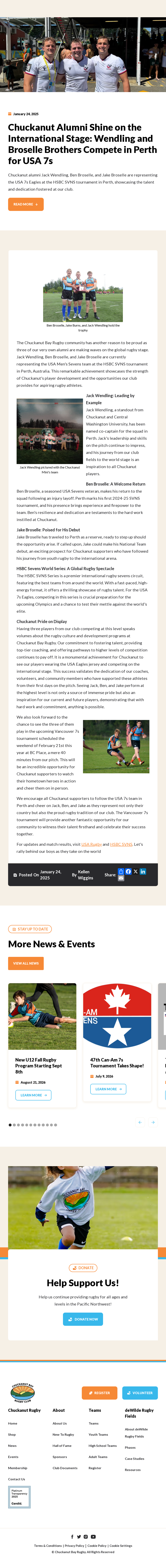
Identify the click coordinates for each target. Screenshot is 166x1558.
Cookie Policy (96, 1545)
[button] (140, 1122)
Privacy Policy (74, 1545)
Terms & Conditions (48, 1545)
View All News (26, 963)
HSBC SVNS (121, 844)
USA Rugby (91, 844)
